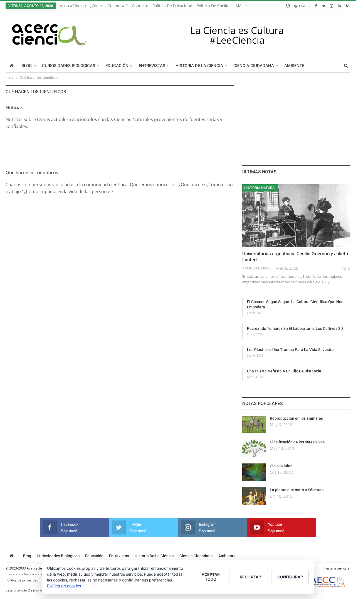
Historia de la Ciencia (199, 65)
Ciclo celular (281, 466)
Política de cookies (214, 5)
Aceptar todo (211, 576)
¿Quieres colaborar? (109, 5)
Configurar (290, 577)
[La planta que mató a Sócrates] (254, 496)
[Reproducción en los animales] (254, 425)
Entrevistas (152, 65)
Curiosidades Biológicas (68, 65)
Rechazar (250, 577)
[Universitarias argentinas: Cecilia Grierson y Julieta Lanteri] (296, 215)
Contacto (140, 5)
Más (240, 5)
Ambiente (294, 65)
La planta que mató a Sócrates (296, 490)
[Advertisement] (120, 143)
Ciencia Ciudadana (253, 65)
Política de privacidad (172, 5)
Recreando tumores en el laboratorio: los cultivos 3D (295, 328)
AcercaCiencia (73, 5)
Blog (26, 65)
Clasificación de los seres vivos (297, 442)
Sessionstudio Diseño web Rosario (32, 590)
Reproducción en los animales (296, 418)
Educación (116, 65)
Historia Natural (260, 188)
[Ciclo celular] (254, 472)
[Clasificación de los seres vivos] (254, 448)
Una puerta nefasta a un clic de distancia (284, 371)
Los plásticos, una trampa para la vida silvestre (290, 349)
